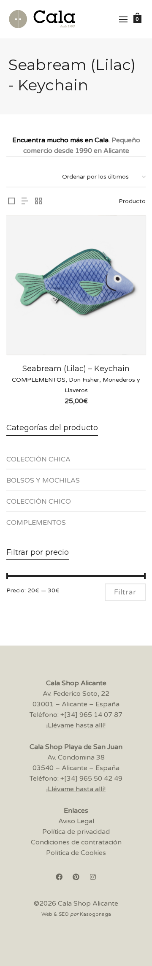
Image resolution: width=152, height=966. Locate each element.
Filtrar (125, 592)
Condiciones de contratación (76, 842)
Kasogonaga (95, 914)
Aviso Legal (76, 821)
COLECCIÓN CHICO (38, 501)
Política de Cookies (76, 853)
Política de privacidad (76, 832)
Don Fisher (84, 379)
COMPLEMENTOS (38, 379)
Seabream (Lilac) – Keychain (76, 368)
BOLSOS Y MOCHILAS (43, 480)
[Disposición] (11, 202)
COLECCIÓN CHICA (38, 459)
